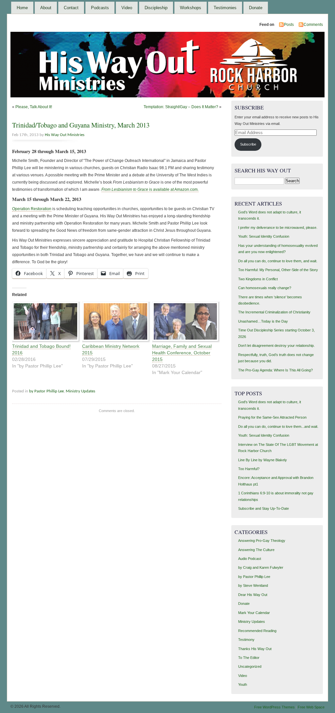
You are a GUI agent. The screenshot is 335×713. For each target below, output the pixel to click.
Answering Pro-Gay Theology (261, 541)
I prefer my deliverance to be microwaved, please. (277, 227)
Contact (71, 7)
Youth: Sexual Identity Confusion (263, 236)
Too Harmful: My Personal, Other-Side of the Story (278, 270)
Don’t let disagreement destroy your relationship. (276, 345)
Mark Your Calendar (254, 613)
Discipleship (156, 7)
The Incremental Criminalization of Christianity (274, 312)
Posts (289, 24)
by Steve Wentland (253, 585)
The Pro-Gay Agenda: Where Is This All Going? (275, 370)
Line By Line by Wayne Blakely (262, 460)
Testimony (246, 640)
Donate (255, 7)
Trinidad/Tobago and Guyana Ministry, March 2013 (81, 124)
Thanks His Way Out (255, 649)
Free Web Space (311, 707)
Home (22, 7)
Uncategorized (249, 666)
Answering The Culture (256, 550)
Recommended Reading (257, 631)
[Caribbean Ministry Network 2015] (114, 322)
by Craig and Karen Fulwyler (260, 567)
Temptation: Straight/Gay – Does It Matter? (181, 107)
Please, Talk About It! (33, 107)
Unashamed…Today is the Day (263, 321)
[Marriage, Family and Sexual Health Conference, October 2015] (184, 322)
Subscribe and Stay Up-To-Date (263, 508)
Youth (242, 684)
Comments (313, 24)
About (45, 7)
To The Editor (248, 658)
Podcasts (100, 7)
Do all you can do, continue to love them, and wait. (277, 261)
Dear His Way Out (252, 595)
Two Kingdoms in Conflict (258, 279)
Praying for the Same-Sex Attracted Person (272, 417)
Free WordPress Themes (274, 707)
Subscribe (248, 144)
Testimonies (225, 7)
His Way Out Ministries (64, 135)
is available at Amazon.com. (150, 189)
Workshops (190, 7)
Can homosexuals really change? (264, 288)
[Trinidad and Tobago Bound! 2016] (44, 322)
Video (126, 7)
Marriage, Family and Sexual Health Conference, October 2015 (182, 353)
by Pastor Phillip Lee (46, 391)
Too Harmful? (248, 469)
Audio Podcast (249, 559)
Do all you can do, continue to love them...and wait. (278, 426)
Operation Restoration (31, 209)
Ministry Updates (80, 391)
